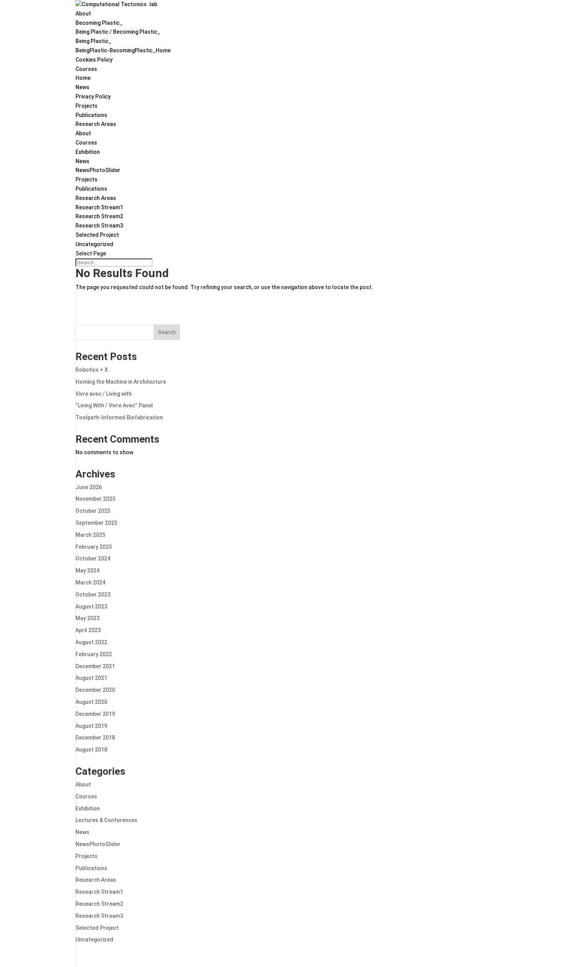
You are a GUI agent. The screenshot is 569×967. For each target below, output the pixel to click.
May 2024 (87, 570)
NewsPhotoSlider (97, 170)
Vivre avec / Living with (103, 394)
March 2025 (90, 535)
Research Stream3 (99, 225)
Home (83, 78)
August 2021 (91, 678)
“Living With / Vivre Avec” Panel (114, 405)
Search (167, 332)
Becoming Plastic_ (99, 23)
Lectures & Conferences (106, 820)
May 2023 (87, 618)
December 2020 (95, 690)
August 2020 (91, 702)
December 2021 (95, 666)
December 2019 (95, 714)
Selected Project (97, 235)
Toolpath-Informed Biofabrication (119, 417)
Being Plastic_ (93, 41)
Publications (91, 115)
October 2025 (92, 511)
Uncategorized (94, 244)
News (82, 87)
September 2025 (96, 523)
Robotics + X (91, 370)
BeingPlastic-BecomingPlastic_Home (123, 50)
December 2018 (95, 737)
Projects (86, 106)
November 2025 (95, 499)
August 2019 (91, 726)
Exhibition (87, 152)
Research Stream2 (99, 216)
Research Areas (95, 124)
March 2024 (90, 582)
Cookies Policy (94, 60)
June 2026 (88, 487)
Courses (86, 69)
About (83, 13)
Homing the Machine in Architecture (120, 382)
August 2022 (91, 642)
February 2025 (93, 547)
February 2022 (93, 654)
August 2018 (91, 749)
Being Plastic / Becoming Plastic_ (117, 32)
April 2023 (88, 630)
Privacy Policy (93, 96)
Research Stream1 (99, 207)
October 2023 (92, 594)
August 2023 (91, 606)
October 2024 (92, 558)
